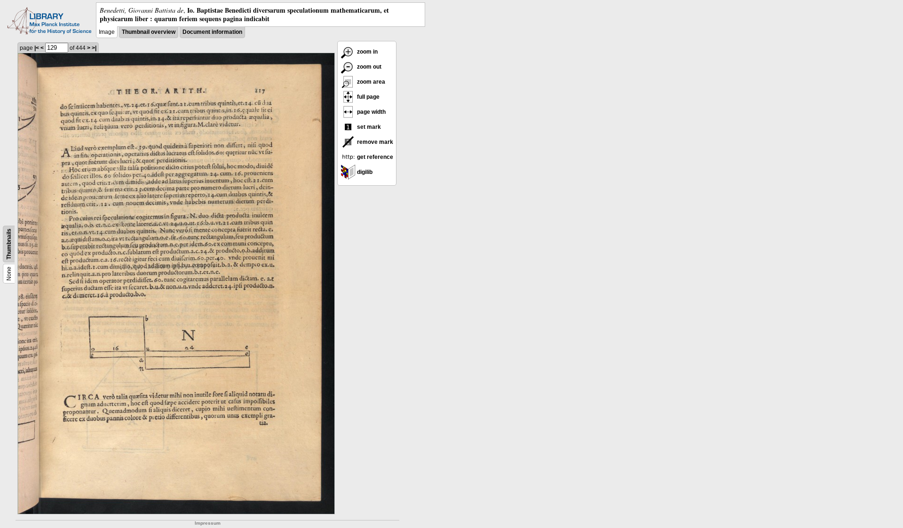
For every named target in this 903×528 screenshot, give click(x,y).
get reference (374, 157)
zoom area (370, 82)
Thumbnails (9, 244)
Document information (212, 32)
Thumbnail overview (148, 32)
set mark (368, 127)
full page (368, 97)
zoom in (367, 51)
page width (371, 112)
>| (94, 48)
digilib (364, 172)
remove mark (374, 142)
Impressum (208, 523)
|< (36, 48)
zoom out (368, 66)
